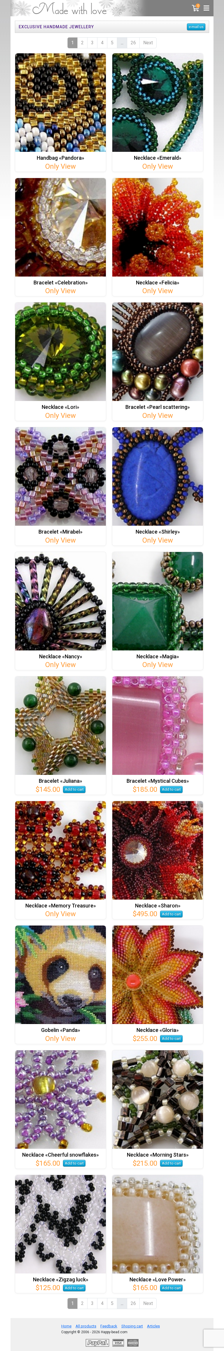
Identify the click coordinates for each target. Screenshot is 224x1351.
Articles (153, 1326)
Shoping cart (132, 1326)
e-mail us (196, 27)
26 (133, 42)
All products (86, 1326)
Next (148, 42)
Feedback (108, 1326)
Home (66, 1326)
